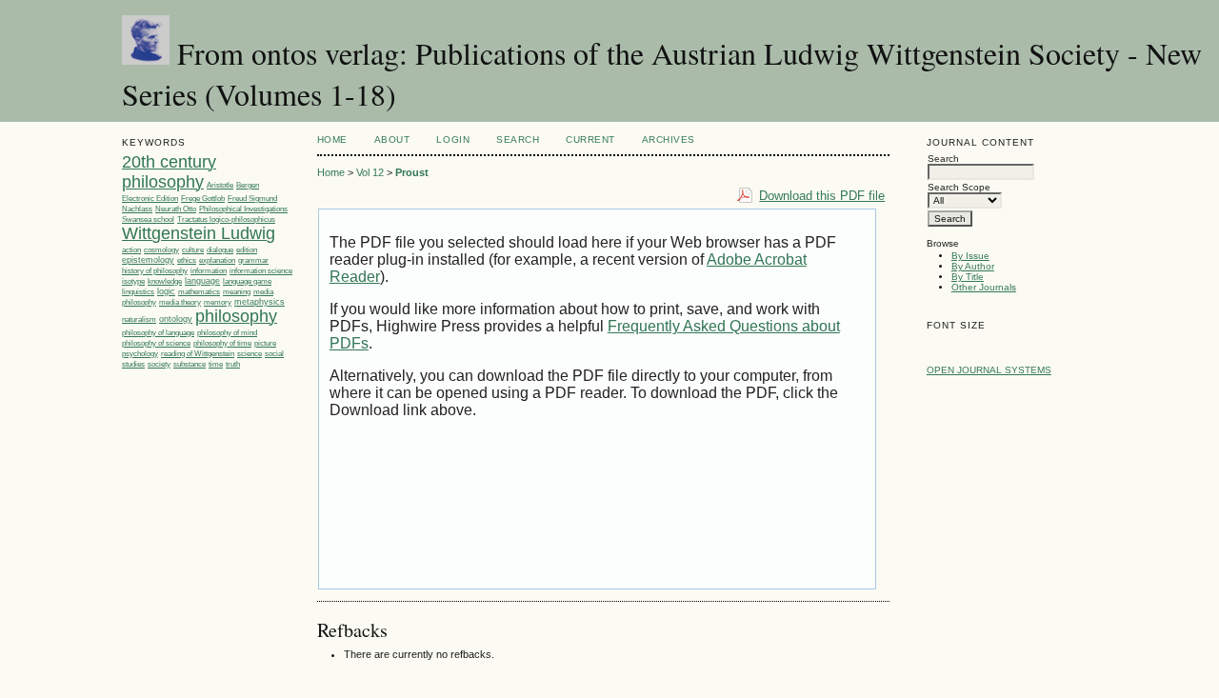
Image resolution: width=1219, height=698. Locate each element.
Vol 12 (370, 172)
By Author (972, 266)
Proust (412, 172)
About (392, 139)
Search (517, 139)
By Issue (970, 255)
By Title (967, 276)
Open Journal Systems (989, 370)
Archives (668, 139)
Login (453, 139)
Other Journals (983, 287)
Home (332, 139)
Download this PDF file (822, 196)
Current (590, 139)
